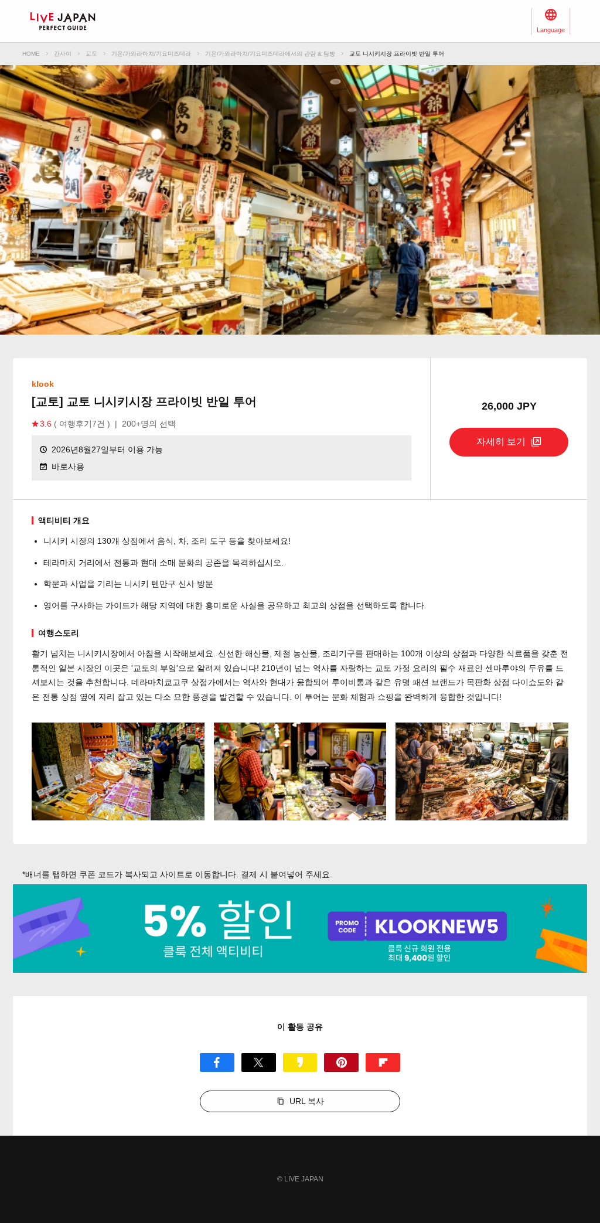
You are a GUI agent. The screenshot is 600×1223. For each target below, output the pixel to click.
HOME (31, 53)
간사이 (62, 53)
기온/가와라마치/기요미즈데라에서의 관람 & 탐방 (270, 53)
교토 (91, 53)
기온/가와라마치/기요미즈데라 (151, 53)
